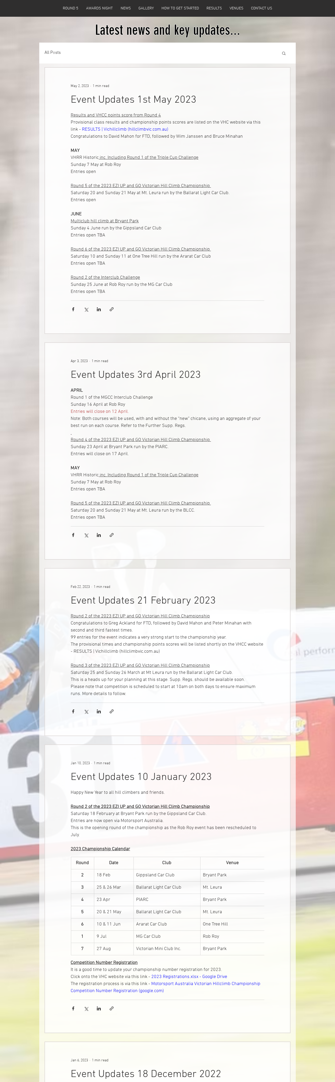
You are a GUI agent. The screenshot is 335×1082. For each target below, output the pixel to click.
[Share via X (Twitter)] (85, 309)
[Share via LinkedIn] (98, 309)
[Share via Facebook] (73, 309)
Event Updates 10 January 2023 (141, 777)
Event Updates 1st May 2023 (133, 100)
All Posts (52, 52)
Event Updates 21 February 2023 (143, 601)
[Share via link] (111, 309)
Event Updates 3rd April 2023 (136, 375)
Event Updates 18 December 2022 (146, 1074)
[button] (283, 53)
